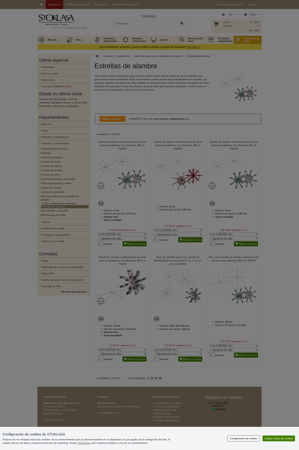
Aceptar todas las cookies (279, 438)
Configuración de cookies (243, 438)
